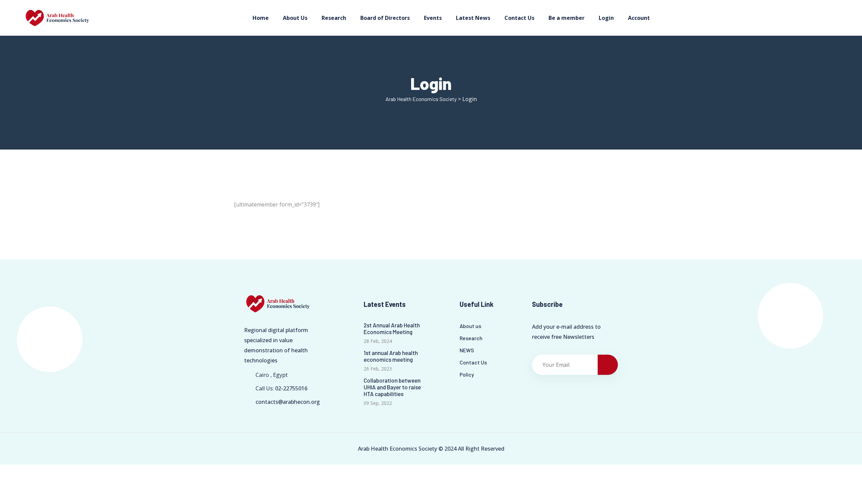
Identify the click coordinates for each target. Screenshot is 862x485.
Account (639, 18)
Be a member (567, 18)
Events (433, 18)
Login (606, 18)
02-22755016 (291, 388)
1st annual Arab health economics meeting (391, 356)
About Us (295, 18)
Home (261, 18)
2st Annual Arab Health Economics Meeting (392, 328)
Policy (467, 374)
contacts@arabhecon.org (288, 402)
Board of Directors (385, 18)
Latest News (473, 18)
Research (334, 18)
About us (470, 326)
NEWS (467, 350)
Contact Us (519, 18)
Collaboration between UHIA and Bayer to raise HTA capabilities (392, 387)
